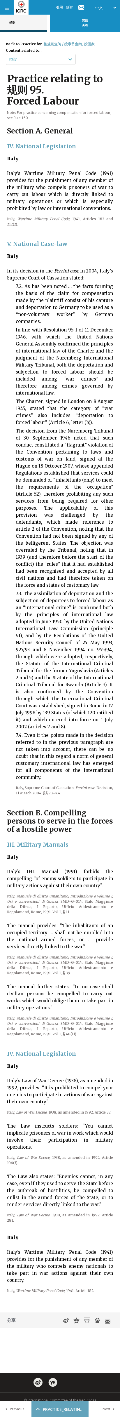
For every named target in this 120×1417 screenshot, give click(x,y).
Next (106, 1408)
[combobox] (9, 59)
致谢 (69, 7)
